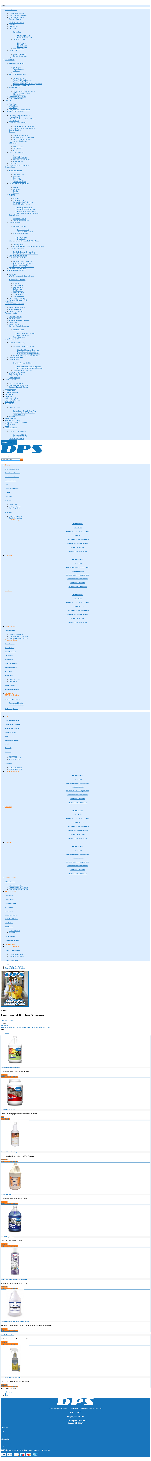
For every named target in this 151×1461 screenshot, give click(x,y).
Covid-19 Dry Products (16, 439)
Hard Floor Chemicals (16, 152)
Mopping (12, 195)
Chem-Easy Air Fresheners (18, 15)
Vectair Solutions (18, 69)
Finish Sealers (21, 43)
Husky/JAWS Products (12, 400)
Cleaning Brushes (15, 222)
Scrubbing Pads (18, 285)
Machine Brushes (18, 296)
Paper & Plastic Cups (16, 311)
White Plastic (13, 106)
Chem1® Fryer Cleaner (8, 1109)
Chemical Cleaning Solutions (14, 111)
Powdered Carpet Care (24, 37)
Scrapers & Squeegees (16, 248)
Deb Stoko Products (11, 392)
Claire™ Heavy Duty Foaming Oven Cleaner (14, 1279)
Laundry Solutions (15, 130)
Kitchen (11, 58)
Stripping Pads (18, 283)
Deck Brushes (21, 239)
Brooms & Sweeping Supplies (19, 183)
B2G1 (7, 426)
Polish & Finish (18, 161)
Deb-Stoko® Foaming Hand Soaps (28, 354)
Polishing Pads (18, 291)
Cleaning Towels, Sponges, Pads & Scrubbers (24, 241)
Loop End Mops (18, 180)
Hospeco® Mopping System (26, 211)
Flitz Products (9, 396)
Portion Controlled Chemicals (18, 385)
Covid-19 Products (11, 428)
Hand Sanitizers (14, 359)
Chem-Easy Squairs (19, 78)
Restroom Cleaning (15, 317)
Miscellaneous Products (12, 420)
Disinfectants (13, 143)
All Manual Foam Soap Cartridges (24, 346)
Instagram (8, 1435)
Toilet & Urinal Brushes (25, 232)
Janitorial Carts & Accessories (22, 263)
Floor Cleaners (22, 45)
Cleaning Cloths (18, 174)
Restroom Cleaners (15, 19)
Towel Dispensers (15, 309)
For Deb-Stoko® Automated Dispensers (30, 368)
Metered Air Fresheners (20, 135)
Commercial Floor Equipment (14, 270)
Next (7, 1395)
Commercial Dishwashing (17, 122)
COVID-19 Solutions (12, 946)
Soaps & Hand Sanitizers (13, 339)
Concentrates (17, 148)
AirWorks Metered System (21, 93)
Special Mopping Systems (21, 204)
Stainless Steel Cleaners (16, 23)
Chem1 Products (10, 389)
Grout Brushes (22, 237)
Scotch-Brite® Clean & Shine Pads (24, 411)
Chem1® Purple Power (7, 1236)
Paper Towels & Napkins (17, 307)
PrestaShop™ (54, 1450)
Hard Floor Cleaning (20, 158)
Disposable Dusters (19, 219)
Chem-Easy (17, 67)
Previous (8, 1392)
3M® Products (9, 403)
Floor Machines (14, 278)
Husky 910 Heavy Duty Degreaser (10, 1152)
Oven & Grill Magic (7, 1194)
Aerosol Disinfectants (20, 141)
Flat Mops (16, 176)
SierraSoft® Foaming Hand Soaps (28, 350)
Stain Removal (14, 121)
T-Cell (15, 73)
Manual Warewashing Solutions (23, 126)
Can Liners (8, 100)
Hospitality (8, 807)
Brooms (15, 187)
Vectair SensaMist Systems (22, 85)
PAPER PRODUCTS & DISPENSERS (77, 543)
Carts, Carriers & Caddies (17, 257)
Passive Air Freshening (16, 63)
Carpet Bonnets (18, 294)
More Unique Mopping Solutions (28, 213)
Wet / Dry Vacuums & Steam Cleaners (21, 276)
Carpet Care (17, 32)
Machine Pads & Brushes (17, 280)
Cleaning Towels (18, 244)
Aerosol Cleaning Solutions (22, 139)
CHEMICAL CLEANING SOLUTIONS (77, 531)
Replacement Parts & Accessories (16, 422)
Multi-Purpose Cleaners (16, 17)
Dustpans (16, 193)
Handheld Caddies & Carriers (22, 261)
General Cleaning (23, 230)
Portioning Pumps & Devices (18, 387)
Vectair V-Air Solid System (22, 82)
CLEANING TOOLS (78, 535)
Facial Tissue (9, 302)
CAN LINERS (78, 528)
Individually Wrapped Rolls (26, 333)
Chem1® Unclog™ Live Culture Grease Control (15, 1321)
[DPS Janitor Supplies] (22, 452)
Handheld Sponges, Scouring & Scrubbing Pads (28, 246)
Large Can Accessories (20, 265)
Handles (15, 191)
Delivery (8, 1447)
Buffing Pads (17, 289)
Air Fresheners (9, 60)
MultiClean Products (11, 398)
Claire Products (10, 391)
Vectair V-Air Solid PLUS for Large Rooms (27, 84)
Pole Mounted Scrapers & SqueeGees (25, 254)
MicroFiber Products (15, 171)
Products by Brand (11, 891)
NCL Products (9, 402)
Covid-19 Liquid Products (17, 431)
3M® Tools (13, 416)
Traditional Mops (18, 200)
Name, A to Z (12, 1027)
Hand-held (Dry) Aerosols (17, 97)
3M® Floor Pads (14, 407)
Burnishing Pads (18, 293)
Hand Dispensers (14, 378)
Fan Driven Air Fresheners (17, 74)
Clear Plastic (13, 104)
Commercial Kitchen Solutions (19, 165)
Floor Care (12, 28)
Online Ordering (9, 442)
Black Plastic (13, 108)
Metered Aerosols (14, 87)
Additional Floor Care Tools (18, 300)
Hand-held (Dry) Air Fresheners (23, 137)
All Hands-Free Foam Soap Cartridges (25, 355)
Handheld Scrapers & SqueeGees (24, 252)
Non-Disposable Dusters (21, 220)
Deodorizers (13, 50)
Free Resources (10, 424)
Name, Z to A (22, 1027)
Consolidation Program (16, 13)
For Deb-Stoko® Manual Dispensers (29, 367)
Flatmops (16, 198)
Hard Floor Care (18, 49)
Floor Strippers (22, 47)
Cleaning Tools (10, 167)
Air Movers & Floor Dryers (18, 298)
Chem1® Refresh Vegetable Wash (10, 1067)
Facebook (8, 1431)
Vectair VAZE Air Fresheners (22, 80)
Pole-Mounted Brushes (20, 233)
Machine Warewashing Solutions (24, 128)
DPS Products (9, 394)
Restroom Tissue (18, 330)
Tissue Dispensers (19, 337)
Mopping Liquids (14, 117)
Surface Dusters (14, 215)
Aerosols (12, 132)
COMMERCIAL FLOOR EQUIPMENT (77, 539)
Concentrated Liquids (20, 435)
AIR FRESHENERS (77, 524)
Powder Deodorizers (20, 56)
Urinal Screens (14, 324)
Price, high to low (44, 1027)
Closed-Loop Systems (16, 383)
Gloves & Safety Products (17, 269)
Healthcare (8, 842)
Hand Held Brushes (19, 226)
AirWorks (16, 71)
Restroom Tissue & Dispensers (19, 326)
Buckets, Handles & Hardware (23, 202)
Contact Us (8, 1445)
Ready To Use (17, 146)
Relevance (4, 1027)
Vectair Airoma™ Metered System (24, 91)
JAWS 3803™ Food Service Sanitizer (11, 1377)
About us (8, 1443)
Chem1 (7, 716)
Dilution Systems (10, 379)
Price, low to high (32, 1027)
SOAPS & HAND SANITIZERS (78, 551)
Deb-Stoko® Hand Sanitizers (22, 363)
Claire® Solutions (19, 95)
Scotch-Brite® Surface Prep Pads (24, 413)
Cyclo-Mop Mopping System (26, 209)
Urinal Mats (13, 322)
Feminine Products (15, 318)
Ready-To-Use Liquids (20, 437)
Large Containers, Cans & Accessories (21, 267)
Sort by (3, 1024)
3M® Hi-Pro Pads (19, 415)
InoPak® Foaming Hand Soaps (27, 352)
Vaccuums (12, 274)
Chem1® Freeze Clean (7, 1335)
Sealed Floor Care (19, 39)
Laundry (12, 24)
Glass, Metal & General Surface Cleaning (22, 119)
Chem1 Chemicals (11, 10)
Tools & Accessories (19, 182)
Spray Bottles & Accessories (18, 256)
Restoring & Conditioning (21, 159)
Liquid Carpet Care (23, 36)
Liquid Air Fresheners (16, 98)
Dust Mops (16, 178)
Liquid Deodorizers (19, 54)
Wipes (15, 150)
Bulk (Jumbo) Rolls (23, 335)
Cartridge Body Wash (16, 357)
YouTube (8, 1433)
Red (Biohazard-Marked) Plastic (19, 110)
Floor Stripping (18, 156)
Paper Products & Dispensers (14, 304)
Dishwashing (13, 26)
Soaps (11, 21)
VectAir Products (10, 418)
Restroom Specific (11, 313)
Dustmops (16, 189)
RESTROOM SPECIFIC (77, 547)
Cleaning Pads (17, 287)
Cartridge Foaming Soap (17, 342)
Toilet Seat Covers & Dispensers (19, 320)
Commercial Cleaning (12, 771)
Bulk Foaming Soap (15, 374)
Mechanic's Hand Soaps (17, 372)
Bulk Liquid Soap (15, 376)
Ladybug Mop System (24, 208)
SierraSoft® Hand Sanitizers (22, 370)
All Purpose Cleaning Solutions (19, 115)
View (2, 1029)
